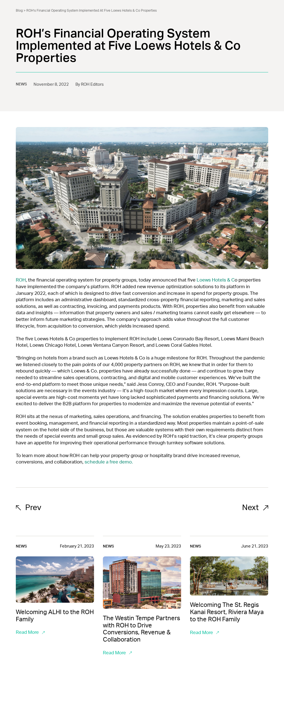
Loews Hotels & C (216, 280)
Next (250, 508)
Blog (19, 10)
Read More (27, 632)
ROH (21, 280)
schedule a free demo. (109, 462)
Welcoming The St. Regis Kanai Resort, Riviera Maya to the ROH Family (227, 612)
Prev (33, 508)
